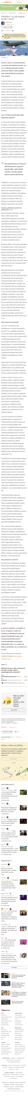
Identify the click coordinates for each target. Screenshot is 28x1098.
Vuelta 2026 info (18, 1015)
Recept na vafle (18, 1037)
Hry (2, 940)
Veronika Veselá (5, 893)
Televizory (13, 1076)
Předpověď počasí (21, 1058)
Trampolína (23, 1065)
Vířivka (16, 1069)
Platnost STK (17, 1053)
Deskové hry (7, 1076)
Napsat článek (14, 709)
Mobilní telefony (19, 1072)
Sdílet (10, 30)
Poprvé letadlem (5, 1046)
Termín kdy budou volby (6, 1020)
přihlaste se (21, 683)
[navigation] (2, 2)
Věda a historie (6, 880)
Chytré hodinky (19, 1076)
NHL (2, 1039)
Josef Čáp (8, 22)
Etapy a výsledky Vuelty (20, 1017)
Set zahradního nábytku (19, 1067)
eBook (4, 30)
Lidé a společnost (7, 895)
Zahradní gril (11, 1069)
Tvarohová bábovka (19, 1035)
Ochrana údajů (19, 1084)
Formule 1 (3, 1037)
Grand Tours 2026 (19, 1024)
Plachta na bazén (16, 1065)
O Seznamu (11, 1082)
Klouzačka (10, 1067)
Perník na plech (18, 1039)
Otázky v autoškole (19, 1052)
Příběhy (3, 926)
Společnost (18, 737)
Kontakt (12, 1084)
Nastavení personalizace (13, 1088)
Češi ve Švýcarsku (5, 1050)
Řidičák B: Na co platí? (20, 1050)
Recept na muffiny (19, 1031)
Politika (3, 739)
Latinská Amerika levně (6, 1052)
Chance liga (3, 1029)
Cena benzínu (18, 1060)
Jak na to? (14, 762)
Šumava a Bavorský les (6, 1048)
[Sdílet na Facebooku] (16, 731)
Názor (12, 737)
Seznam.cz (19, 2)
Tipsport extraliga (5, 1033)
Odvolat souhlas (19, 1086)
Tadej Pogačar (18, 1020)
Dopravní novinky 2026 (20, 1048)
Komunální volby (5, 1024)
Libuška (3, 951)
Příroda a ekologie (7, 790)
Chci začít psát (13, 758)
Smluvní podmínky (20, 1082)
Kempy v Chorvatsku (5, 1044)
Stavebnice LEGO (6, 1074)
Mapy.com (13, 1058)
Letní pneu (22, 1074)
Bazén (9, 1065)
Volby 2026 (3, 1015)
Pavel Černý (4, 864)
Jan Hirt (16, 1019)
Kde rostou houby (10, 1060)
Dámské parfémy (15, 1074)
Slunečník (5, 1067)
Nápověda (6, 1084)
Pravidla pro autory (9, 1086)
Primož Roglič (18, 1022)
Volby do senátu (4, 1022)
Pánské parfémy (13, 1078)
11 (14, 30)
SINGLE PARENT (4, 924)
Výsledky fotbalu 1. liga (6, 1031)
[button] (14, 48)
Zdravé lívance (18, 1033)
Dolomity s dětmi (5, 1053)
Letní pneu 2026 (18, 1044)
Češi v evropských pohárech (13, 1061)
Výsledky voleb (4, 1019)
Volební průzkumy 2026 (6, 1017)
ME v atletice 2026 (5, 1035)
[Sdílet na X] (18, 731)
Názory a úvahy (6, 806)
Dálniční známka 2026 (20, 1046)
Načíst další (14, 967)
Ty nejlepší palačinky (19, 1029)
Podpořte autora (6, 27)
